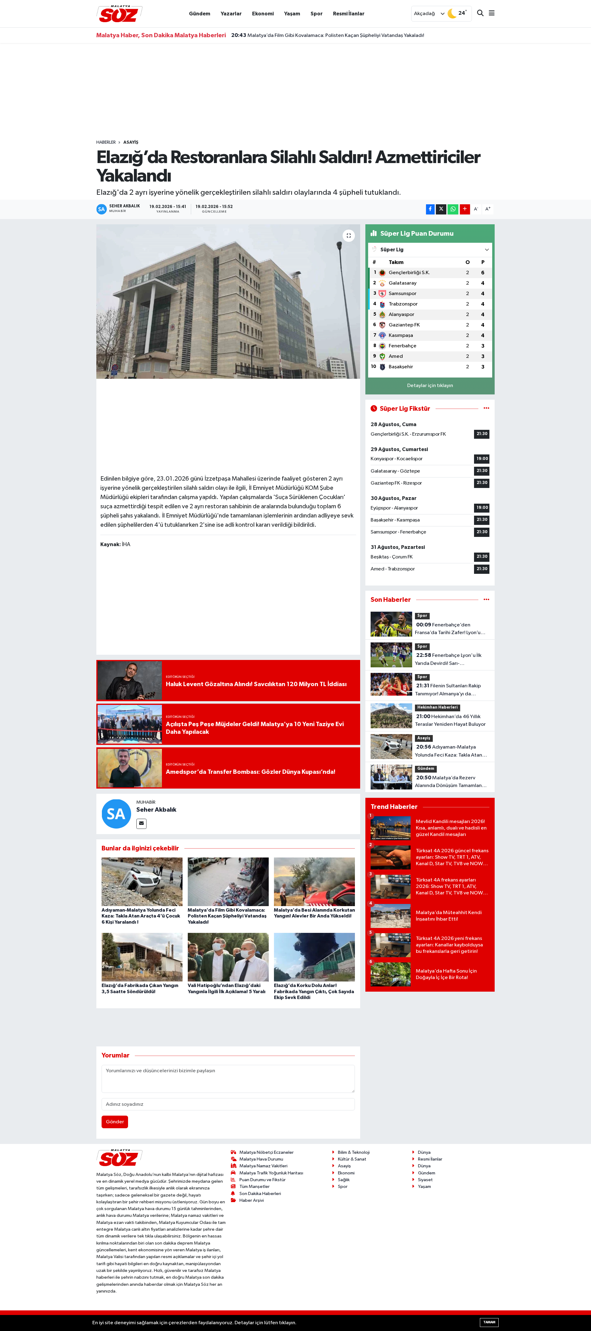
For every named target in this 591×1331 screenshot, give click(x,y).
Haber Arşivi (251, 1200)
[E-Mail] (141, 824)
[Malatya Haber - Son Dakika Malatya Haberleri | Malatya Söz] (119, 13)
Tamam (489, 1322)
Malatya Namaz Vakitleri (263, 1166)
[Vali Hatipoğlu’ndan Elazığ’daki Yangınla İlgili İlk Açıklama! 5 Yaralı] (228, 957)
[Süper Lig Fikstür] (486, 408)
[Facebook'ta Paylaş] (430, 209)
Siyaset (425, 1179)
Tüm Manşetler (254, 1186)
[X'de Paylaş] (441, 209)
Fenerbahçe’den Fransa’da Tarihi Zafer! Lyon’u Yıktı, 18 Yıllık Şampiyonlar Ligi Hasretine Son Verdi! (448, 629)
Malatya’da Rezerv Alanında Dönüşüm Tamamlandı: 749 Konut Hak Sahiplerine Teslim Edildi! (451, 782)
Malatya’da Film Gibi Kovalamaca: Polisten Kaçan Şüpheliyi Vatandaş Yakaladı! (327, 35)
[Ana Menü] (489, 13)
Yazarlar (231, 13)
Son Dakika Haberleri (260, 1193)
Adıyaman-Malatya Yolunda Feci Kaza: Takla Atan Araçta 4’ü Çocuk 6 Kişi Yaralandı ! (141, 916)
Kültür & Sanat (352, 1159)
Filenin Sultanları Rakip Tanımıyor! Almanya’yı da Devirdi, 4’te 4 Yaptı (448, 690)
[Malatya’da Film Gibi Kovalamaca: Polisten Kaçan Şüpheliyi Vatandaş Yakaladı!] (228, 881)
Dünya (424, 1152)
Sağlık (344, 1179)
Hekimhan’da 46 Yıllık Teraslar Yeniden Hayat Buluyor (450, 720)
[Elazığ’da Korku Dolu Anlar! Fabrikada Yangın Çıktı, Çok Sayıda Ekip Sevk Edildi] (314, 957)
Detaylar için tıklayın (430, 385)
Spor (317, 13)
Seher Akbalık (156, 810)
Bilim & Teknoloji (354, 1152)
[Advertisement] (295, 91)
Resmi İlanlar (348, 13)
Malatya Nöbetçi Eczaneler (266, 1152)
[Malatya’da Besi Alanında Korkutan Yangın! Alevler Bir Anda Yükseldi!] (314, 881)
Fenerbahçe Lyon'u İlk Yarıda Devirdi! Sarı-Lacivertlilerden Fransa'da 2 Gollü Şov (448, 660)
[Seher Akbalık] (116, 813)
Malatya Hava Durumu (261, 1159)
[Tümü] (486, 599)
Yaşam (292, 13)
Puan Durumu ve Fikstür (262, 1179)
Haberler (106, 142)
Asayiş (131, 142)
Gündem (199, 13)
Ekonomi (263, 13)
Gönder (115, 1122)
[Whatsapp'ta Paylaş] (453, 209)
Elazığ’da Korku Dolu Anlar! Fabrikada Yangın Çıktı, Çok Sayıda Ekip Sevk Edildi (314, 991)
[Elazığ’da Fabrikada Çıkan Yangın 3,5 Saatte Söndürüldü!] (142, 957)
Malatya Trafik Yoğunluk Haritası (271, 1173)
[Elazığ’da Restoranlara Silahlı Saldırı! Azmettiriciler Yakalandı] (228, 301)
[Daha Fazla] (465, 209)
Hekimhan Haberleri (437, 707)
